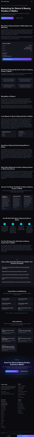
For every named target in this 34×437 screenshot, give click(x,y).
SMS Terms (10, 433)
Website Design (20, 390)
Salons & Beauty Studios (6, 5)
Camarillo (2, 411)
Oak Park (2, 421)
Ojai (1, 424)
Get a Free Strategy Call (8, 59)
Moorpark (2, 414)
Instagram (15, 433)
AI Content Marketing (21, 397)
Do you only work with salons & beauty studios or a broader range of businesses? (15, 274)
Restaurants (19, 401)
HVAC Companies (20, 404)
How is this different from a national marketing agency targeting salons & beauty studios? (15, 278)
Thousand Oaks (3, 407)
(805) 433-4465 (3, 391)
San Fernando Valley (4, 404)
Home (2, 5)
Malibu (12, 5)
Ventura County (3, 401)
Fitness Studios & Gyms (21, 407)
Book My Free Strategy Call (12, 371)
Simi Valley (2, 413)
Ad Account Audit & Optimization (22, 391)
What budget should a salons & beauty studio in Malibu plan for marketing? (14, 271)
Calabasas (2, 420)
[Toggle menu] (32, 1)
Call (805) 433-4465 (19, 18)
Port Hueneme (3, 427)
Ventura (2, 418)
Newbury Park (3, 410)
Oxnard (2, 417)
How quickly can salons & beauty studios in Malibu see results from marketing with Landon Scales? (15, 268)
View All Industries (20, 413)
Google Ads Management (21, 394)
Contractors (19, 410)
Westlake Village (3, 408)
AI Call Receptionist (20, 388)
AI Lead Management (21, 387)
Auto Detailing (20, 411)
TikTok (19, 433)
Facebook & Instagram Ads (22, 385)
